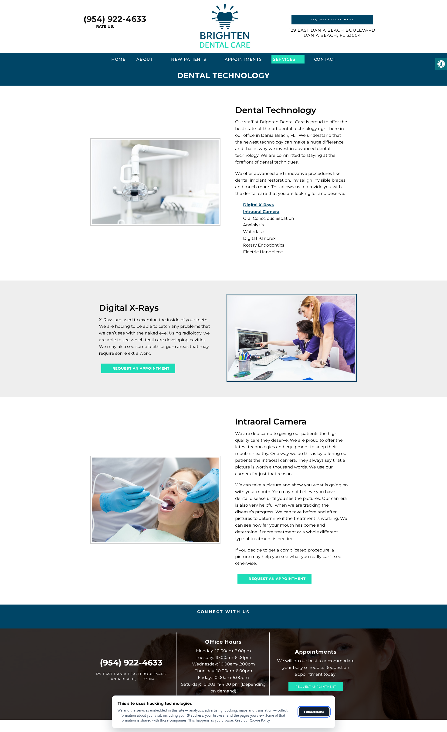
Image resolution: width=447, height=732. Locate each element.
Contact (325, 59)
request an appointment (140, 368)
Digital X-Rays (258, 204)
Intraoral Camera (261, 211)
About (144, 59)
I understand (314, 712)
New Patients (188, 59)
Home (118, 59)
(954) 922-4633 (115, 19)
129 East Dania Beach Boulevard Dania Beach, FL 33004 (332, 33)
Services (284, 59)
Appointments (243, 59)
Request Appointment (332, 19)
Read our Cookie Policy (252, 720)
